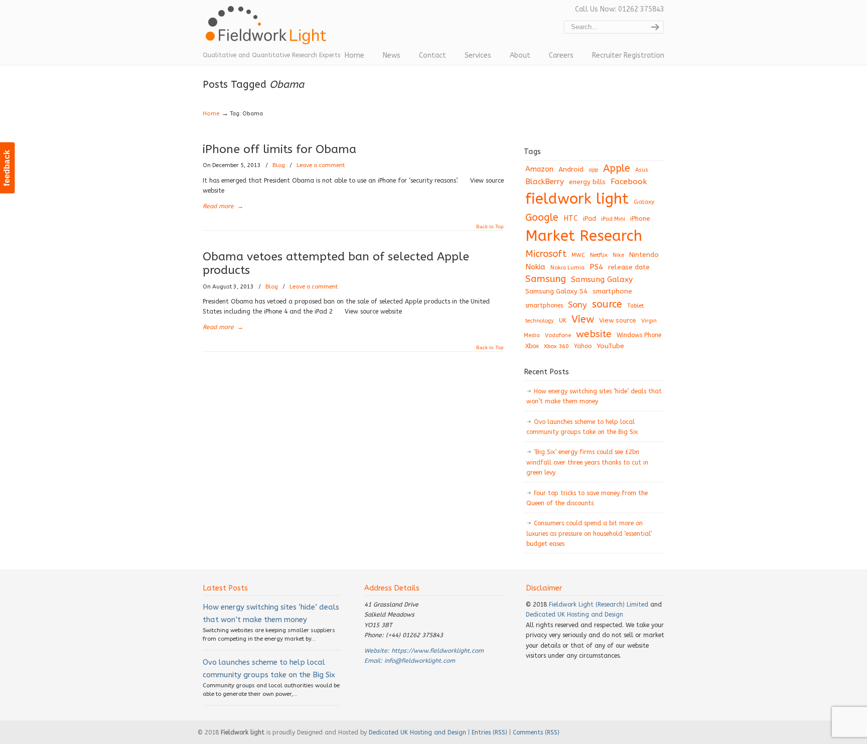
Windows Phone (639, 335)
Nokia (535, 266)
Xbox (532, 346)
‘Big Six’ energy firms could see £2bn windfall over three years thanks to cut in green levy (587, 462)
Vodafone (558, 335)
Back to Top (490, 226)
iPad (589, 218)
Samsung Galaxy (602, 279)
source (607, 304)
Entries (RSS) (489, 732)
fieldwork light (577, 199)
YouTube (610, 346)
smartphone (612, 291)
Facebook (629, 181)
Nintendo (644, 254)
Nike (618, 255)
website (594, 334)
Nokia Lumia (567, 267)
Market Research (583, 236)
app (593, 170)
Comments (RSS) (536, 732)
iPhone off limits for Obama (279, 149)
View (582, 319)
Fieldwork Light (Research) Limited (598, 604)
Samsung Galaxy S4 (556, 291)
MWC (578, 255)
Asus (641, 170)
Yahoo (583, 346)
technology (539, 321)
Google (541, 217)
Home (211, 113)
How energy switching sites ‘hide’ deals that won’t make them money (594, 396)
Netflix (599, 254)
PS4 (596, 266)
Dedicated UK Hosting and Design (574, 614)
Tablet (635, 305)
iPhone (640, 218)
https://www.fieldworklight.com (437, 650)
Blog (278, 165)
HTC (570, 218)
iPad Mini (613, 219)
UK (562, 320)
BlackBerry (544, 181)
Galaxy (644, 201)
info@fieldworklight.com (419, 660)
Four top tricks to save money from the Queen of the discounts (587, 498)
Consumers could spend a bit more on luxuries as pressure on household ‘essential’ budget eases (589, 533)
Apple (616, 168)
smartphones (544, 305)
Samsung (545, 278)
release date (629, 267)
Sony (577, 305)
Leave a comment (321, 165)
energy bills (587, 182)
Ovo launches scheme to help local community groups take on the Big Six (582, 426)
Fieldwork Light (268, 30)
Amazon (539, 169)
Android (571, 170)
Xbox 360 (556, 346)
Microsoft (545, 253)
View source (617, 320)
